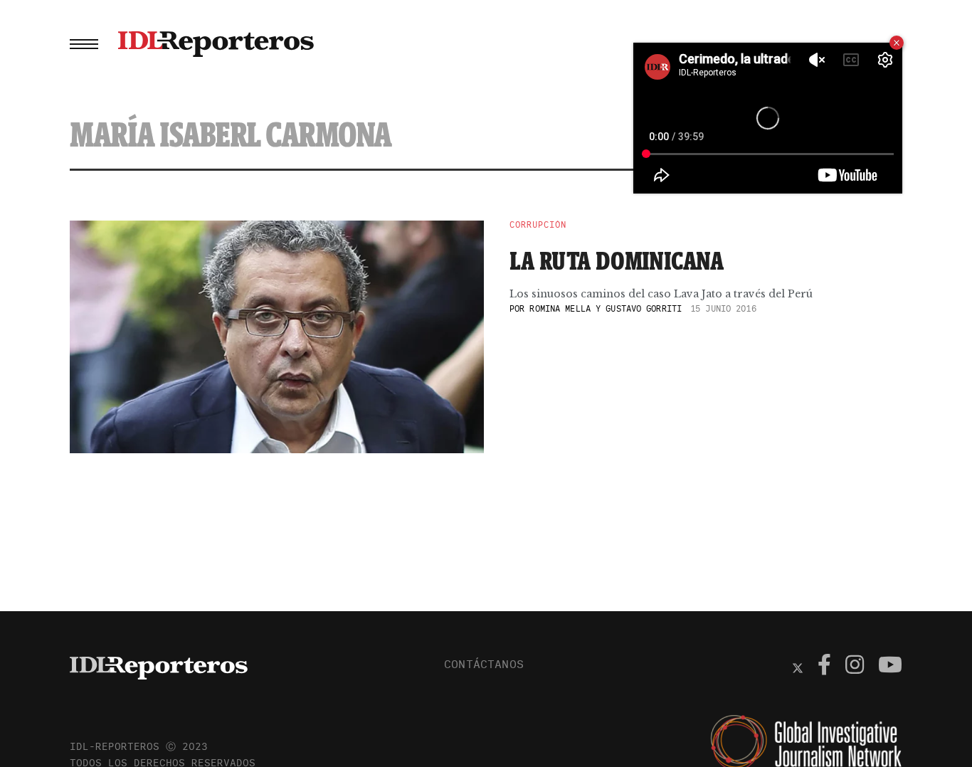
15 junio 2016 (723, 308)
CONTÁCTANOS (484, 664)
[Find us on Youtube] (890, 667)
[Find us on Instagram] (854, 667)
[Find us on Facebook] (824, 667)
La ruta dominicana (616, 260)
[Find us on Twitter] (797, 667)
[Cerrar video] (896, 43)
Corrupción (537, 225)
